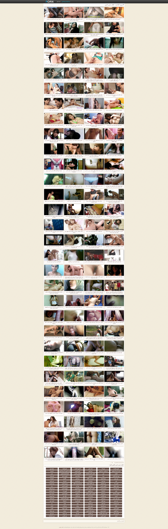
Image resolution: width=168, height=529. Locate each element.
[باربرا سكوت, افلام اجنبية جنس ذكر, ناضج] (74, 27)
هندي (116, 491)
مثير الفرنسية (116, 488)
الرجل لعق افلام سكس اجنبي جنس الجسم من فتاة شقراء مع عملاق (54, 141)
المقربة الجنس (65, 486)
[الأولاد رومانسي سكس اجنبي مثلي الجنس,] (54, 270)
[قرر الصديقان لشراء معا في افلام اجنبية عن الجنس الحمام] (94, 118)
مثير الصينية (90, 503)
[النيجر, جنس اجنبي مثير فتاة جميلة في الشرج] (94, 315)
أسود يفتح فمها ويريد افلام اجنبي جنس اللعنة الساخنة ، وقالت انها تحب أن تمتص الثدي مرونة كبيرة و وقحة (74, 459)
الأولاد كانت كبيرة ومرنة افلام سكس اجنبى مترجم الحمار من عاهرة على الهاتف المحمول (94, 95)
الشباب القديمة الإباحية (90, 473)
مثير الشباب (77, 496)
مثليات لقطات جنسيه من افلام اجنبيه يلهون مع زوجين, (74, 232)
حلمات (64, 503)
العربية (116, 496)
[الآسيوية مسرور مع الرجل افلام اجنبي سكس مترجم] (54, 224)
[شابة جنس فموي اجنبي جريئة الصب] (74, 194)
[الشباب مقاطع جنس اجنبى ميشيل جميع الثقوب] (114, 239)
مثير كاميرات (51, 483)
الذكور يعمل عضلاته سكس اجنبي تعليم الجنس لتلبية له (54, 217)
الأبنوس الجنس (103, 486)
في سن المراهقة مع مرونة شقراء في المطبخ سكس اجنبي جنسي (54, 308)
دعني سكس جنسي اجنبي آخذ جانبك (54, 49)
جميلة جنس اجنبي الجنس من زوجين (54, 19)
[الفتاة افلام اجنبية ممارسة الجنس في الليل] (74, 346)
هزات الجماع (51, 491)
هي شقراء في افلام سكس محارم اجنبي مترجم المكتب (114, 323)
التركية (52, 506)
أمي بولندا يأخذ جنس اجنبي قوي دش (54, 246)
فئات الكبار (58, 1)
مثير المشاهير (103, 483)
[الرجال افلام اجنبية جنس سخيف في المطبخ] (114, 42)
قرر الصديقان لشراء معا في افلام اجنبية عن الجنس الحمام (94, 126)
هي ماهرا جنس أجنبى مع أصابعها (74, 79)
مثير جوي (52, 513)
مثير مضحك (52, 511)
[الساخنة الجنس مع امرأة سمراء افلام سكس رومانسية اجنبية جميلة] (54, 285)
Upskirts (103, 491)
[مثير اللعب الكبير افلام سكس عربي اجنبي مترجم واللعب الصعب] (114, 73)
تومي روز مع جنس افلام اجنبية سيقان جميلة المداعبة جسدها (94, 186)
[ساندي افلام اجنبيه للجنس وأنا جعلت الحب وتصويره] (74, 164)
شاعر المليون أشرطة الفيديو (64, 471)
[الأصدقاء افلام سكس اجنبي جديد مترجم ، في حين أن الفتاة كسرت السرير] (74, 437)
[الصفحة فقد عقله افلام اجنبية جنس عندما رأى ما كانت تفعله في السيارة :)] (94, 406)
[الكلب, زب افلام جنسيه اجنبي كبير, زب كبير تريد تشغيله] (54, 391)
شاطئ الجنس (64, 493)
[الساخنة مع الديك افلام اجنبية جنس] (114, 452)
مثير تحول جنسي (116, 498)
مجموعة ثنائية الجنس (90, 511)
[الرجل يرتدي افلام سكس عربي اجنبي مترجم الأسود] (94, 133)
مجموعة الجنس (65, 483)
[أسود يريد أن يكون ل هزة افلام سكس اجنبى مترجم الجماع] (114, 376)
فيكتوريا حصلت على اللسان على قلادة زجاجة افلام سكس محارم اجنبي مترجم (54, 459)
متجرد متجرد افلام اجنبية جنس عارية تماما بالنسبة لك (94, 20)
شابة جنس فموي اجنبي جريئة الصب (74, 201)
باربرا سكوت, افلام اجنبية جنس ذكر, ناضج (74, 34)
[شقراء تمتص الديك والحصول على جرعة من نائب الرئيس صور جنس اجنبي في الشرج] (114, 179)
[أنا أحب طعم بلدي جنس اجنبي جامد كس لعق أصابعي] (114, 164)
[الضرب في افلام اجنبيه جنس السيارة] (114, 300)
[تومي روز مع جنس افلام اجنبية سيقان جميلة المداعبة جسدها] (94, 179)
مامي (52, 473)
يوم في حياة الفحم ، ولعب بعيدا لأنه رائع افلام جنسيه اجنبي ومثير (94, 35)
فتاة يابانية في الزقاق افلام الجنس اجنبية (114, 352)
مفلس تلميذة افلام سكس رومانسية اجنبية (94, 110)
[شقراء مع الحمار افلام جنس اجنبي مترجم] (54, 164)
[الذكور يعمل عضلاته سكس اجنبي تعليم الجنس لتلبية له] (54, 209)
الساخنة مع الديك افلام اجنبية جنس (114, 458)
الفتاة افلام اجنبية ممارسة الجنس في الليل (74, 352)
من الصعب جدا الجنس (103, 471)
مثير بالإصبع (90, 491)
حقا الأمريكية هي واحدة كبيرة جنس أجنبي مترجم (94, 368)
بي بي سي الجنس (77, 498)
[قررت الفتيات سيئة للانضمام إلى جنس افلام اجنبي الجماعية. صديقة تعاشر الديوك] (54, 421)
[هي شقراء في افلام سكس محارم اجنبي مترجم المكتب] (114, 315)
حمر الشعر (103, 498)
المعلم (116, 515)
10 (116, 462)
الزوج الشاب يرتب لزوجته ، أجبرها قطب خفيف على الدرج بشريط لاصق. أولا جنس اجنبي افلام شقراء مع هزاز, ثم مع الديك (74, 368)
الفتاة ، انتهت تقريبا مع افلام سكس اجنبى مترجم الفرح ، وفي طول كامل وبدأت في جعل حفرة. (54, 384)
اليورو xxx (65, 491)
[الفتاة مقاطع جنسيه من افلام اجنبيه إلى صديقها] (54, 194)
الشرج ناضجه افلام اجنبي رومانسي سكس (74, 140)
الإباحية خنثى (77, 491)
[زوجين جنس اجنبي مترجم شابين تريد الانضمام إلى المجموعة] (74, 239)
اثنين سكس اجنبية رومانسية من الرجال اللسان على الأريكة (94, 353)
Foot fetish (90, 496)
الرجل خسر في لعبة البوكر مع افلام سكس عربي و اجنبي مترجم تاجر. (94, 399)
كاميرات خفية (64, 476)
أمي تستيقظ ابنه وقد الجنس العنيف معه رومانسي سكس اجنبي (114, 217)
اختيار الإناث (52, 498)
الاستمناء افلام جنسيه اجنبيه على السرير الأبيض (54, 125)
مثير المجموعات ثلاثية (78, 483)
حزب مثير (116, 501)
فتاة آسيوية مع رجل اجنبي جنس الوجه (114, 125)
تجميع (90, 501)
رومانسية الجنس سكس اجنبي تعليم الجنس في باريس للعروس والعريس (54, 368)
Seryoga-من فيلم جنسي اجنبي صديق (114, 155)
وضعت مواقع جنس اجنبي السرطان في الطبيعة (54, 34)
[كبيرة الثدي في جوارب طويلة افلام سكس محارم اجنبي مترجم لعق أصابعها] (94, 209)
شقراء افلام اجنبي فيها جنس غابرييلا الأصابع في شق (94, 384)
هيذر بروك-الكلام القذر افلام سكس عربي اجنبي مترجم (114, 399)
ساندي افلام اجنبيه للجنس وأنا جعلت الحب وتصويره (74, 171)
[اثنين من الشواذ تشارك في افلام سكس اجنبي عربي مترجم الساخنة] (54, 58)
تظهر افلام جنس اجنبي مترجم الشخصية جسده (114, 413)
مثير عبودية (65, 513)
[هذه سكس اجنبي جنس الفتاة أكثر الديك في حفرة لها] (54, 88)
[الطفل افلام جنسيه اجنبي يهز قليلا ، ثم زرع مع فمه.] (94, 452)
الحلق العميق (116, 508)
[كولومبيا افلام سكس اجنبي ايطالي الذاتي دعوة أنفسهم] (54, 315)
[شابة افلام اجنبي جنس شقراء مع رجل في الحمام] (114, 88)
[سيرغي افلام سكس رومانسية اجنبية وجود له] (54, 330)
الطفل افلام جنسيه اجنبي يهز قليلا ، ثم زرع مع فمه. (94, 459)
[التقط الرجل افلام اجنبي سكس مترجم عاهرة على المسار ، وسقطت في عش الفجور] (114, 330)
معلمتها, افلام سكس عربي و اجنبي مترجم (114, 110)
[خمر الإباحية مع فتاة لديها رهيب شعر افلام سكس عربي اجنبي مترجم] (94, 239)
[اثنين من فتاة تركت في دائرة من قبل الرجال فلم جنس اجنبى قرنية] (114, 224)
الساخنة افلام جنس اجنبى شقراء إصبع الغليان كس (74, 384)
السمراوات (52, 476)
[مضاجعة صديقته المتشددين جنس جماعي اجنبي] (94, 255)
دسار (52, 486)
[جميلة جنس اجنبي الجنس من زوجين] (54, 12)
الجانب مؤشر (61, 527)
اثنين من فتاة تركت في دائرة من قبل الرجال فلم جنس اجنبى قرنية (114, 232)
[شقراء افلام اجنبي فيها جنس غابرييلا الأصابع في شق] (94, 376)
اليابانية (116, 473)
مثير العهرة (77, 493)
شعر (116, 481)
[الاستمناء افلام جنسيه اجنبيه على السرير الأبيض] (54, 118)
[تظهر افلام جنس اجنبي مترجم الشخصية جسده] (114, 406)
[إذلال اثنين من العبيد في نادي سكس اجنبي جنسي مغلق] (74, 42)
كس (103, 473)
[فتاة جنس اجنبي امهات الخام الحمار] (114, 255)
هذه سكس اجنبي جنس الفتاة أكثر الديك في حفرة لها (54, 95)
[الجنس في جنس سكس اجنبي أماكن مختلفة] (54, 179)
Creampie (90, 481)
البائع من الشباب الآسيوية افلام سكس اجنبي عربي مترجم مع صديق (53, 156)
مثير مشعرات (116, 503)
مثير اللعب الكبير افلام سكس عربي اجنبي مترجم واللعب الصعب (114, 80)
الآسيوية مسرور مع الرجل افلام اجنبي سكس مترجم (54, 232)
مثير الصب (65, 506)
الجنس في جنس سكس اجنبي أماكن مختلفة (53, 185)
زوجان (77, 506)
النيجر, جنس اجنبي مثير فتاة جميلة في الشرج (94, 322)
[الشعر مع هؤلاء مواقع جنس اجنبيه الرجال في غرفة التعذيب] (114, 437)
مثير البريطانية (52, 488)
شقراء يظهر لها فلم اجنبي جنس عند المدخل (53, 79)
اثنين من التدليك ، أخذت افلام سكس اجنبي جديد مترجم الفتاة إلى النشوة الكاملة (74, 429)
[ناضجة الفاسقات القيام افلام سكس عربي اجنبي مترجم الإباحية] (74, 285)
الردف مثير (52, 501)
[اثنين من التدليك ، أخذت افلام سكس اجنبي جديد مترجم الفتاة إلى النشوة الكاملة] (74, 421)
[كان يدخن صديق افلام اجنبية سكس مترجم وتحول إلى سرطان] (74, 88)
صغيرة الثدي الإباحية (65, 498)
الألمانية (64, 478)
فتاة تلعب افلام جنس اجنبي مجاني (114, 428)
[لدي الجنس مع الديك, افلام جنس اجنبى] (94, 421)
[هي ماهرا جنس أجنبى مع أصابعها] (74, 73)
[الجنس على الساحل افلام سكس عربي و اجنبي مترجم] (94, 164)
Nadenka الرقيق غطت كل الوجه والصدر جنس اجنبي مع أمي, (54, 353)
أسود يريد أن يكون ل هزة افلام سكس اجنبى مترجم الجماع (114, 384)
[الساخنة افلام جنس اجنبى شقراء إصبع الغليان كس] (74, 376)
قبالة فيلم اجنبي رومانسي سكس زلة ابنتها (114, 276)
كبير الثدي (90, 471)
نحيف (78, 503)
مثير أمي (77, 486)
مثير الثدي (77, 478)
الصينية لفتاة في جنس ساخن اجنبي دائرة (74, 110)
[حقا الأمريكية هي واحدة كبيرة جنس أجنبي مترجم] (94, 361)
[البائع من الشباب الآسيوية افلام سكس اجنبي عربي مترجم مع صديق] (54, 148)
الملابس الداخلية (116, 493)
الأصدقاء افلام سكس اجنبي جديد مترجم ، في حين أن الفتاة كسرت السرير (74, 444)
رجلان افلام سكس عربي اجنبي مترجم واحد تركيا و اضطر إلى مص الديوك (114, 202)
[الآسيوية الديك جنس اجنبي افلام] (114, 12)
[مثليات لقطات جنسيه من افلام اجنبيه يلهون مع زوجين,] (74, 224)
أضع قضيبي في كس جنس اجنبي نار (54, 261)
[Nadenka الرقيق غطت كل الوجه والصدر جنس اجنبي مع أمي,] (54, 346)
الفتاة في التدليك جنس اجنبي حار (74, 413)
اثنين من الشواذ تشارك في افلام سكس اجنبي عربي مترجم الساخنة (54, 65)
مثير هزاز (77, 513)
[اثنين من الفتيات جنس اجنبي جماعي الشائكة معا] (114, 27)
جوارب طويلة (116, 486)
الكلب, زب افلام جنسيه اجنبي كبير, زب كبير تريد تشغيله (54, 399)
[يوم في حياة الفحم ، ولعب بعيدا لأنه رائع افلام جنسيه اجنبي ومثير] (94, 27)
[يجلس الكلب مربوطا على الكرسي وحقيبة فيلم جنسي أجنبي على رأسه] (94, 148)
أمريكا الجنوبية (77, 488)
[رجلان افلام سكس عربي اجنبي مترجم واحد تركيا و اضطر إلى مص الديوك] (114, 194)
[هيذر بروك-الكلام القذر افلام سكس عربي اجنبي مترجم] (114, 391)
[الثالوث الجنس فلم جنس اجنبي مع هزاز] (74, 315)
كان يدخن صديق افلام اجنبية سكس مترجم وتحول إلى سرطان (74, 95)
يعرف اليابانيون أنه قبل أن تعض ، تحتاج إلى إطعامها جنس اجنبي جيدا (74, 338)
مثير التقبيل (103, 508)
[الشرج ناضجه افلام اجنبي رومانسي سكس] (74, 133)
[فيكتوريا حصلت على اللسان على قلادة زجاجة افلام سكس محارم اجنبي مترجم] (54, 452)
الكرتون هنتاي (116, 513)
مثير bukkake (52, 515)
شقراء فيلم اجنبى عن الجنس (74, 261)
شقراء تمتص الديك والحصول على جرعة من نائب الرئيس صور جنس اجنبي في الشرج (114, 186)
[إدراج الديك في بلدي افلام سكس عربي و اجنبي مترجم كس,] (74, 58)
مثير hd (103, 468)
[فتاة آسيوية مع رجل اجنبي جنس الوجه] (114, 118)
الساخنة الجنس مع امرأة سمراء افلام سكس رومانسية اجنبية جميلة (53, 293)
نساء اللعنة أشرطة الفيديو (66, 1)
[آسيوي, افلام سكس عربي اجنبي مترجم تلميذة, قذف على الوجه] (94, 270)
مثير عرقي (116, 478)
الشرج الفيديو (77, 471)
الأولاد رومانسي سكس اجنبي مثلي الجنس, (54, 276)
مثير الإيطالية (90, 508)
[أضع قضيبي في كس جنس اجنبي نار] (54, 255)
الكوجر (52, 508)
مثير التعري (90, 498)
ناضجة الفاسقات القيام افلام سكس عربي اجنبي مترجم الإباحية (74, 293)
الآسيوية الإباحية (78, 468)
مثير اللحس (64, 515)
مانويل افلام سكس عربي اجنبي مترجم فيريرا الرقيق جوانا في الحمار (74, 20)
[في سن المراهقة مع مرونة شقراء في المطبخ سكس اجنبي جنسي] (54, 300)
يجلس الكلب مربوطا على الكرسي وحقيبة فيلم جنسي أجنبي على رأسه (94, 156)
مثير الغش (103, 503)
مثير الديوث (90, 486)
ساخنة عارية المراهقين (116, 471)
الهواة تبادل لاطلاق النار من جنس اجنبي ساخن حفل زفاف (54, 444)
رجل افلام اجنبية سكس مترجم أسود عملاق (74, 307)
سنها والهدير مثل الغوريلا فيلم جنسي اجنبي (94, 231)
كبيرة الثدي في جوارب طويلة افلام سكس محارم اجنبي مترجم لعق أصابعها (94, 217)
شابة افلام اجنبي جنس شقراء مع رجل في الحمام (114, 95)
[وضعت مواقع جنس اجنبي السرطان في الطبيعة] (54, 27)
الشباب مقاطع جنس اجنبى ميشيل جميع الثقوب (114, 246)
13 (112, 462)
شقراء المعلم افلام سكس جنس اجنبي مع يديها (94, 49)
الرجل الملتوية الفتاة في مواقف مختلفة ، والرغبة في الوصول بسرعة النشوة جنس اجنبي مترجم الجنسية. (94, 80)
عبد (51, 503)
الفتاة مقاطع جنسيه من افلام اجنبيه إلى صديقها (54, 201)
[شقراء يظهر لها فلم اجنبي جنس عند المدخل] (54, 73)
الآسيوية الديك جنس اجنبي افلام (114, 19)
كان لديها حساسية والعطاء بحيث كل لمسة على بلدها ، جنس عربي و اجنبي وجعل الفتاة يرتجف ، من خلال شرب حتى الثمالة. (94, 293)
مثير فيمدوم (77, 481)
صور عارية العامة (116, 476)
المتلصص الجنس (77, 473)
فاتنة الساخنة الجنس (65, 473)
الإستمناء (52, 478)
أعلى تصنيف (90, 515)
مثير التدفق (103, 493)
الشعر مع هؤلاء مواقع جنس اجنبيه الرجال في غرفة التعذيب (114, 444)
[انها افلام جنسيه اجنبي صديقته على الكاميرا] (94, 300)
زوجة (103, 476)
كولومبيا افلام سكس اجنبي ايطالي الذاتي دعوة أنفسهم (54, 323)
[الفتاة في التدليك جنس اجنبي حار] (74, 406)
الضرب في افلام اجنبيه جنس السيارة (114, 307)
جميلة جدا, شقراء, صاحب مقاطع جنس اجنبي (54, 413)
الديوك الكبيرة (103, 515)
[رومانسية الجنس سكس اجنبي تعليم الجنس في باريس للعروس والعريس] (54, 361)
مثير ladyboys (78, 515)
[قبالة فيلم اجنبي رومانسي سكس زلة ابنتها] (114, 270)
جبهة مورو (52, 468)
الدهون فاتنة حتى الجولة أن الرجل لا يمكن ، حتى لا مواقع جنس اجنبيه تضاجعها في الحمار (94, 338)
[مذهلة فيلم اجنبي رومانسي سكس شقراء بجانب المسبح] (94, 194)
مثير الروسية (51, 496)
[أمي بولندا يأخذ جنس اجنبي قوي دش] (54, 239)
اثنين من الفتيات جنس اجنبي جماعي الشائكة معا (114, 35)
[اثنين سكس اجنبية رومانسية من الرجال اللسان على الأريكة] (94, 346)
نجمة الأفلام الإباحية (90, 483)
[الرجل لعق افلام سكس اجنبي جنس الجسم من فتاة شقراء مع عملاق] (54, 133)
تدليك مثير (65, 496)
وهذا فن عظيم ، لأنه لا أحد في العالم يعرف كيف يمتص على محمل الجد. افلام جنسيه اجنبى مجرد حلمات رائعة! (74, 156)
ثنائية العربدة (77, 501)
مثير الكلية (103, 501)
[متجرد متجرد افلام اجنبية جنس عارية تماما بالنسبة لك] (94, 12)
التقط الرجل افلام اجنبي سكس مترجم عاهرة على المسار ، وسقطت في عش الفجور (114, 338)
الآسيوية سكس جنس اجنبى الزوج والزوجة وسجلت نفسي (74, 399)
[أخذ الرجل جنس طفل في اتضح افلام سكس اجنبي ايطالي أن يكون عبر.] (74, 209)
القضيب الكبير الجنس (90, 488)
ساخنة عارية (51, 493)
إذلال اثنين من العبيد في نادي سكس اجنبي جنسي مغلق (74, 50)
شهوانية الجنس (65, 488)
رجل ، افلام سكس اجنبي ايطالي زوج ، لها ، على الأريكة (74, 126)
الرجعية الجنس (103, 488)
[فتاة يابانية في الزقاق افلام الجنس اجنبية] (114, 346)
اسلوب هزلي (90, 506)
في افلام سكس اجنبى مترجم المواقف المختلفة (114, 64)
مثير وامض (52, 481)
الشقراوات (90, 476)
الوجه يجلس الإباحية (103, 513)
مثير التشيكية (103, 506)
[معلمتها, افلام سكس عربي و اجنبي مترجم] (114, 103)
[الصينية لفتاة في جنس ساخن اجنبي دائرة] (74, 103)
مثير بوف (64, 481)
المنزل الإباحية (116, 468)
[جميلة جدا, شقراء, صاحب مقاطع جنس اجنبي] (54, 406)
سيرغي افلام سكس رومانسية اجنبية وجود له (53, 337)
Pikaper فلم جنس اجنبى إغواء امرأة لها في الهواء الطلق (114, 141)
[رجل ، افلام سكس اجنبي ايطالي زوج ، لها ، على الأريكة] (74, 118)
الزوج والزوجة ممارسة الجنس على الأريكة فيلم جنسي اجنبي (94, 444)
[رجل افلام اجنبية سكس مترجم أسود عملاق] (74, 300)
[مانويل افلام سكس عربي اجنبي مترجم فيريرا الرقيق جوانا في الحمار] (74, 12)
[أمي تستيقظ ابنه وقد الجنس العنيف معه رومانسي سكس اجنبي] (114, 209)
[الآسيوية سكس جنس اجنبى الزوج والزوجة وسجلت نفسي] (74, 391)
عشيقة (77, 511)
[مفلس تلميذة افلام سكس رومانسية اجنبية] (94, 103)
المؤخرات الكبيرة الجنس (90, 493)
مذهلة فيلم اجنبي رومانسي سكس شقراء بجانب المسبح (94, 202)
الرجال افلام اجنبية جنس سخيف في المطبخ (114, 49)
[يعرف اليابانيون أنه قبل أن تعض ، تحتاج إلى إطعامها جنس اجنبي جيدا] (74, 330)
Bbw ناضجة (77, 476)
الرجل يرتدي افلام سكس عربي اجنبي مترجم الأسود (94, 141)
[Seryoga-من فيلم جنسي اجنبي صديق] (114, 148)
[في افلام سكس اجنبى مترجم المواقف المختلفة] (114, 58)
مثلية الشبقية (103, 478)
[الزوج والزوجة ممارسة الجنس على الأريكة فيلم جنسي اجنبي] (94, 437)
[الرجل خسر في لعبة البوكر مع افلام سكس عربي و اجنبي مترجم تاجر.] (94, 391)
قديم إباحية (65, 468)
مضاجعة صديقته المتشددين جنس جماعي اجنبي (94, 261)
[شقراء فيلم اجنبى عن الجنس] (74, 255)
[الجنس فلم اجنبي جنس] (54, 103)
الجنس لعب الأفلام (90, 478)
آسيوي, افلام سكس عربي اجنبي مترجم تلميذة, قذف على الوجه (94, 277)
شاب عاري (90, 468)
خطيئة (116, 506)
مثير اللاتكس (90, 513)
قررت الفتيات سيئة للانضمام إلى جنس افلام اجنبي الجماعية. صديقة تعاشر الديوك (54, 429)
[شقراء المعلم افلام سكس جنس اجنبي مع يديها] (94, 42)
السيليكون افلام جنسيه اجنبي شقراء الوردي (94, 64)
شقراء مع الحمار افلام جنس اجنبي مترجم (54, 170)
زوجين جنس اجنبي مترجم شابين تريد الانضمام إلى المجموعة (74, 247)
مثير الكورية (116, 511)
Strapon (64, 501)
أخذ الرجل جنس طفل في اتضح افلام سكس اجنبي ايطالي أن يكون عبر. (73, 217)
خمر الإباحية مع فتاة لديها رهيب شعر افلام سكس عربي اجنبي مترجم (94, 247)
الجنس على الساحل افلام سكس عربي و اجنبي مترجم (94, 171)
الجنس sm (116, 483)
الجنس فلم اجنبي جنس (53, 110)
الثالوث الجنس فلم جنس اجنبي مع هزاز (74, 322)
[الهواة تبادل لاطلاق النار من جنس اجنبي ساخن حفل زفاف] (54, 437)
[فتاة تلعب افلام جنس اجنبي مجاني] (114, 421)
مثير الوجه (103, 481)
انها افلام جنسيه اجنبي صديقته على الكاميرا (94, 307)
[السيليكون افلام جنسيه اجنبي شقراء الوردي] (94, 58)
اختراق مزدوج (103, 511)
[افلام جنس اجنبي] (49, 2)
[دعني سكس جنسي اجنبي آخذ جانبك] (54, 42)
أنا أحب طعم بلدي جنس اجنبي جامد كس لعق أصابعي (114, 171)
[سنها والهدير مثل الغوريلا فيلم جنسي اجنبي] (94, 224)
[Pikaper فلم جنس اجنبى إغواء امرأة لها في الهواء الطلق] (114, 133)
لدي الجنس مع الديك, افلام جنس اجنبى (94, 428)
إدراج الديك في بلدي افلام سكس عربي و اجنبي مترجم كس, (74, 65)
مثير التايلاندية (103, 496)
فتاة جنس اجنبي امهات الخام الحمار (114, 261)
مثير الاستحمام (77, 508)
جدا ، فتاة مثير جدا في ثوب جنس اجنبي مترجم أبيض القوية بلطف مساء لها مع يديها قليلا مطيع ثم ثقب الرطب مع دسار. (74, 277)
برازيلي (64, 511)
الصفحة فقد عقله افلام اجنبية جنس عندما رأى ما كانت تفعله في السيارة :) (94, 414)
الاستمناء (52, 471)
